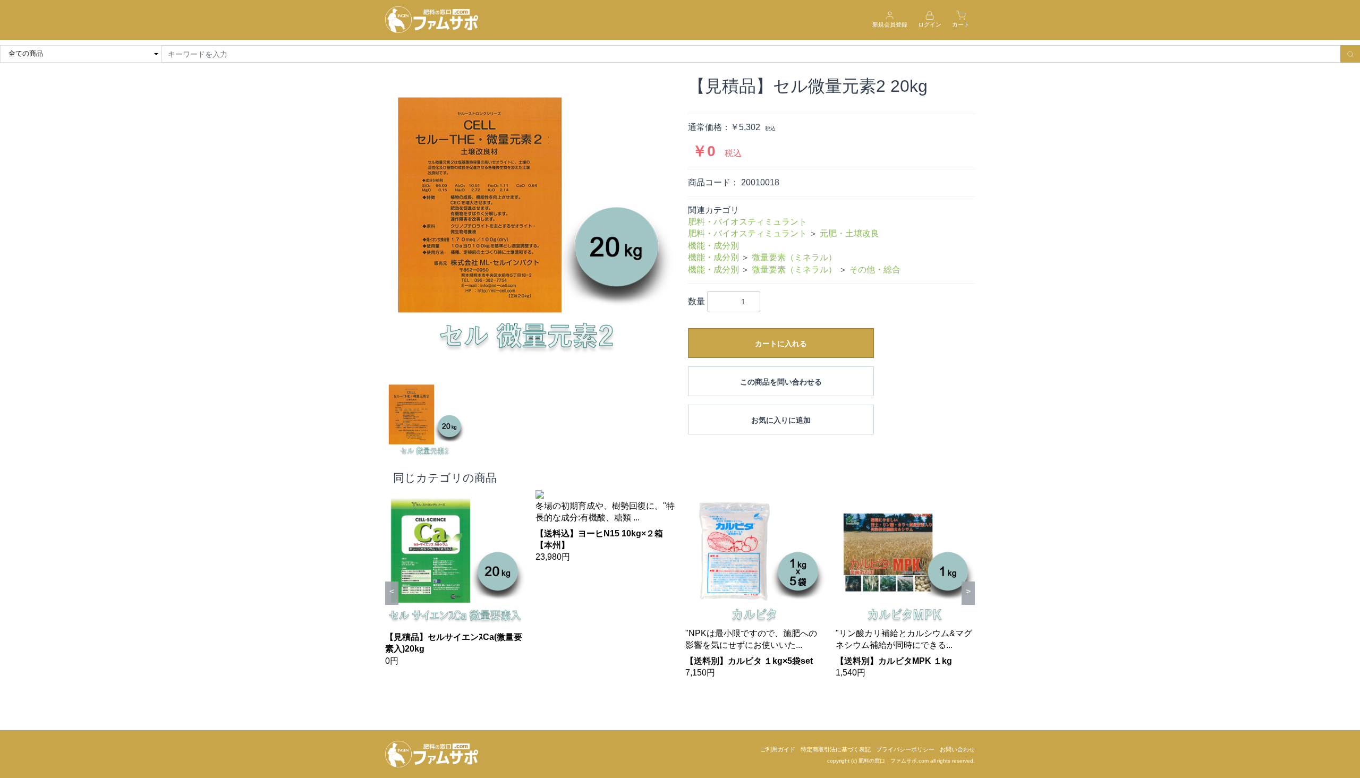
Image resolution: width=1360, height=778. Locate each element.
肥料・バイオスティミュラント (747, 221)
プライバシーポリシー (905, 749)
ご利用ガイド (777, 749)
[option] (528, 219)
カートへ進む (720, 400)
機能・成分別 (713, 245)
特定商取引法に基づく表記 (836, 749)
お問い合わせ (957, 749)
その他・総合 (874, 269)
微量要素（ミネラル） (794, 257)
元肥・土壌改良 (849, 233)
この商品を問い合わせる (781, 382)
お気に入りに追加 (781, 420)
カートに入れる (781, 343)
